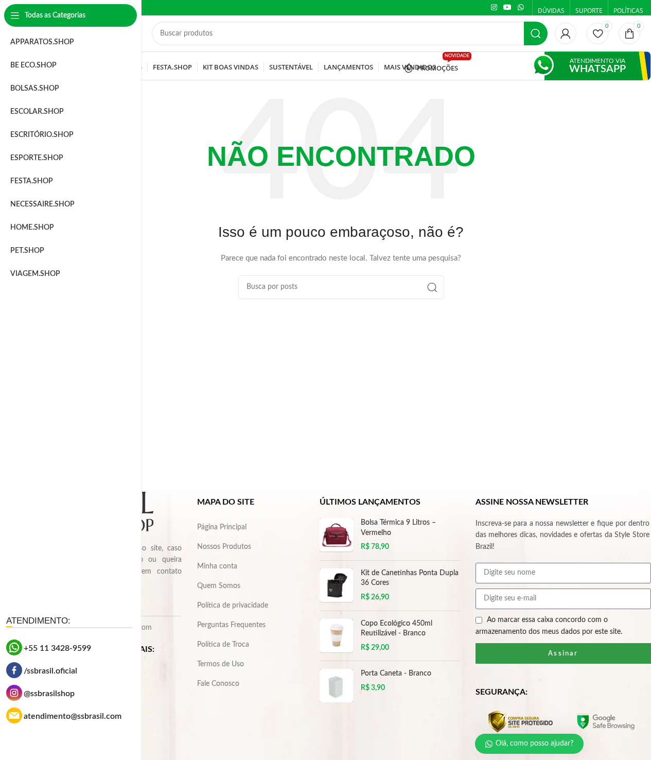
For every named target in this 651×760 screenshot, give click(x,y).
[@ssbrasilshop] (14, 693)
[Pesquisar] (536, 33)
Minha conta (217, 566)
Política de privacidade (232, 605)
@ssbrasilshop (49, 693)
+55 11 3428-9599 (57, 648)
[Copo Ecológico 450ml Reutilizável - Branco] (336, 636)
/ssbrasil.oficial (50, 671)
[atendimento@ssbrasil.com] (14, 715)
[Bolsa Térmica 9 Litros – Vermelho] (336, 535)
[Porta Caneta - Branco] (336, 685)
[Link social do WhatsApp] (521, 8)
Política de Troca (223, 644)
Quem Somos (218, 586)
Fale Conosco (218, 683)
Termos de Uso (220, 664)
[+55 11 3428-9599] (14, 647)
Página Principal (222, 527)
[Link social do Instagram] (494, 8)
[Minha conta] (566, 33)
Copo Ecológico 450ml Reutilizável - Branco (396, 628)
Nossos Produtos (224, 546)
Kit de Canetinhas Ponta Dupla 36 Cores (410, 578)
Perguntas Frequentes (231, 625)
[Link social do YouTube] (507, 8)
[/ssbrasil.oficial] (14, 670)
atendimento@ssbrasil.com (72, 716)
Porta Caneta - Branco (396, 673)
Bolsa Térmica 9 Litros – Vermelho (398, 528)
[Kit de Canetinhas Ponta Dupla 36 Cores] (336, 585)
